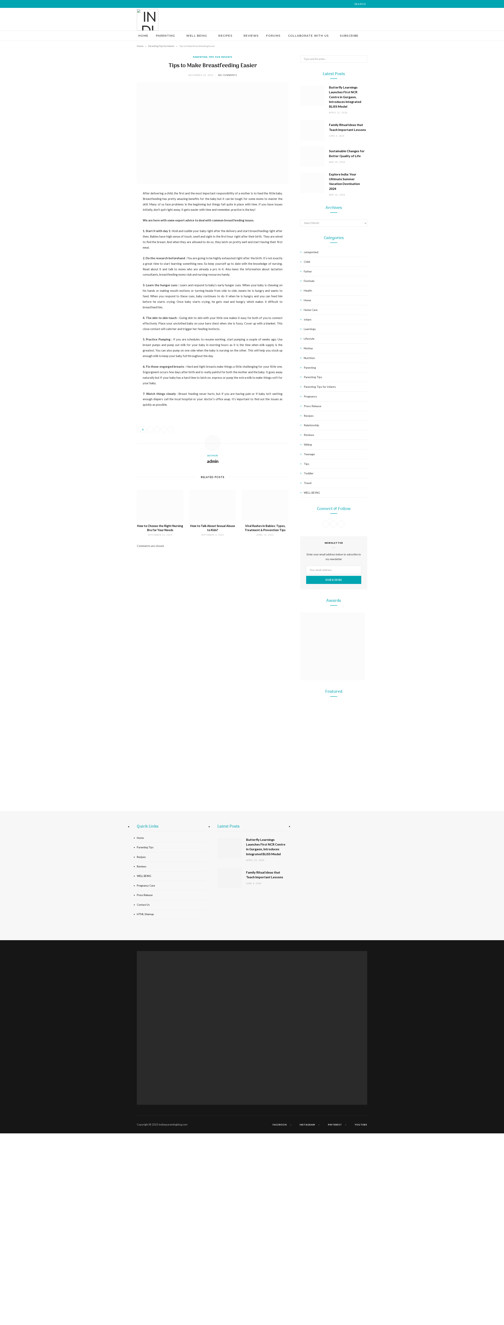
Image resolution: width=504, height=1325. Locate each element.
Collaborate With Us (308, 35)
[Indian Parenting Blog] (147, 20)
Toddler (308, 473)
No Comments (227, 75)
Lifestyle (309, 338)
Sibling (308, 444)
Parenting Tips (313, 377)
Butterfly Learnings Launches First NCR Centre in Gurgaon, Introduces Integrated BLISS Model (345, 96)
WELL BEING (196, 35)
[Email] (117, 235)
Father (308, 271)
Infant (307, 319)
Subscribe (349, 35)
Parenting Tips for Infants (161, 46)
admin (213, 461)
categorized (311, 252)
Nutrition (309, 358)
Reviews (251, 35)
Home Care (311, 309)
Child (307, 261)
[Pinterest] (117, 225)
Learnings (310, 329)
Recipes (225, 35)
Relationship (311, 425)
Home (143, 35)
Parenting (165, 35)
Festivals (309, 281)
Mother (308, 348)
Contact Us (143, 904)
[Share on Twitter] (117, 215)
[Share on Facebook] (117, 205)
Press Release (312, 406)
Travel (307, 483)
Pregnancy (310, 396)
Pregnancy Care (146, 885)
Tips (306, 463)
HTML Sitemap (145, 914)
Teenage (309, 454)
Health (308, 290)
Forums (273, 35)
